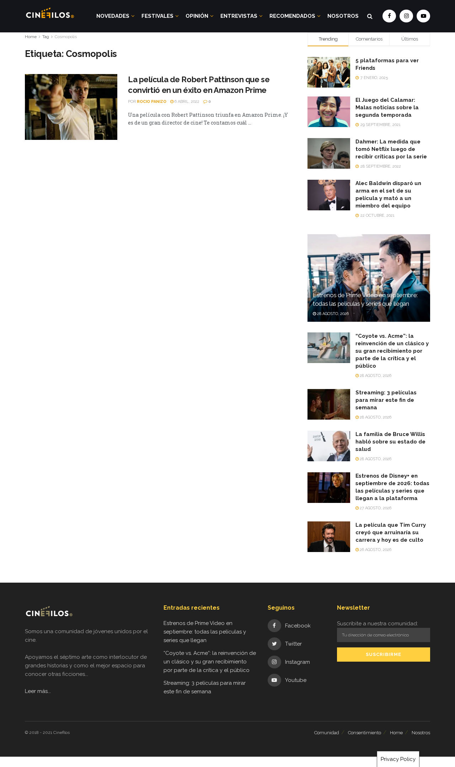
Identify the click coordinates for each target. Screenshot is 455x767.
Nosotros (343, 16)
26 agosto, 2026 (375, 549)
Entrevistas (238, 16)
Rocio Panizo (151, 101)
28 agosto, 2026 (332, 313)
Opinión (197, 16)
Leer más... (38, 691)
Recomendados (292, 16)
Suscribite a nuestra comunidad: (377, 623)
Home (31, 36)
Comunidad (326, 732)
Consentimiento (364, 732)
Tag (45, 36)
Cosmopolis (66, 36)
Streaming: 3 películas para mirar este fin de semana (386, 400)
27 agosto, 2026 (375, 508)
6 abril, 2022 (186, 101)
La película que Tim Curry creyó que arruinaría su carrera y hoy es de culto (390, 532)
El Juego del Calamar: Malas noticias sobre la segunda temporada (387, 107)
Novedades (112, 16)
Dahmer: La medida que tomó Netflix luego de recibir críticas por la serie (391, 149)
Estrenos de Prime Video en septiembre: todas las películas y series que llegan (205, 631)
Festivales (157, 16)
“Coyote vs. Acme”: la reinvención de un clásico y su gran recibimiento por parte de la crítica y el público (392, 351)
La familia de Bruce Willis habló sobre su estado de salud (390, 441)
